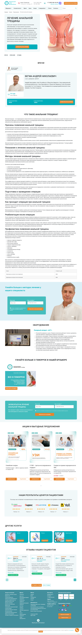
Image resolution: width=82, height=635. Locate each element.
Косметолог (22, 600)
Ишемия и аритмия (9, 602)
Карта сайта (33, 615)
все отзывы (46, 585)
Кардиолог (22, 598)
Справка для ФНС (34, 614)
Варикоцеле (69, 533)
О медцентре (42, 8)
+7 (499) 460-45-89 (52, 2)
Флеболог (22, 615)
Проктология (16, 12)
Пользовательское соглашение (37, 607)
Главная (6, 12)
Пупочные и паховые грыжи (11, 594)
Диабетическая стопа (9, 601)
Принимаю (41, 631)
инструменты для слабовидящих (44, 3)
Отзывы (19, 55)
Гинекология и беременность (11, 598)
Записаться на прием (71, 3)
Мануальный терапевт (24, 603)
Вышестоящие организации (36, 611)
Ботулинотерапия (8, 611)
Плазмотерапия (8, 608)
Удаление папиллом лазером (11, 609)
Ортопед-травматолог (24, 610)
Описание (12, 55)
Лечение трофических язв (10, 600)
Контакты (55, 8)
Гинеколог (22, 594)
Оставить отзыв (36, 585)
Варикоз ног (7, 595)
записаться (11, 479)
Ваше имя (12, 300)
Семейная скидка (12, 465)
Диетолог (22, 596)
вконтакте (59, 610)
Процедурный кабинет (24, 597)
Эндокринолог (22, 618)
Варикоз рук (7, 605)
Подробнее (20, 540)
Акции (35, 8)
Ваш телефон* (30, 300)
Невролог (22, 604)
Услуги (10, 12)
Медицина (8, 8)
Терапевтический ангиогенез (11, 612)
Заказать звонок (54, 4)
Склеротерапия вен (9, 597)
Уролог (18, 533)
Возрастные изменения (10, 604)
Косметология (17, 8)
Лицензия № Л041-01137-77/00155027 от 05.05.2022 (38, 605)
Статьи (49, 8)
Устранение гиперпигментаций (11, 606)
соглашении (71, 630)
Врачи (25, 8)
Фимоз (43, 533)
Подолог (21, 607)
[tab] (14, 68)
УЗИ (20, 611)
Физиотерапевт (23, 614)
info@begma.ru (50, 594)
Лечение (32, 598)
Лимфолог (22, 601)
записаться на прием (66, 101)
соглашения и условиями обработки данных (60, 410)
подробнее (23, 479)
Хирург (21, 617)
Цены (30, 8)
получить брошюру (11, 388)
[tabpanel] (41, 90)
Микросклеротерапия (9, 613)
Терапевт (21, 608)
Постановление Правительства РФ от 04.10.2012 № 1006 (38, 609)
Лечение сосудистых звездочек (11, 615)
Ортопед (21, 605)
